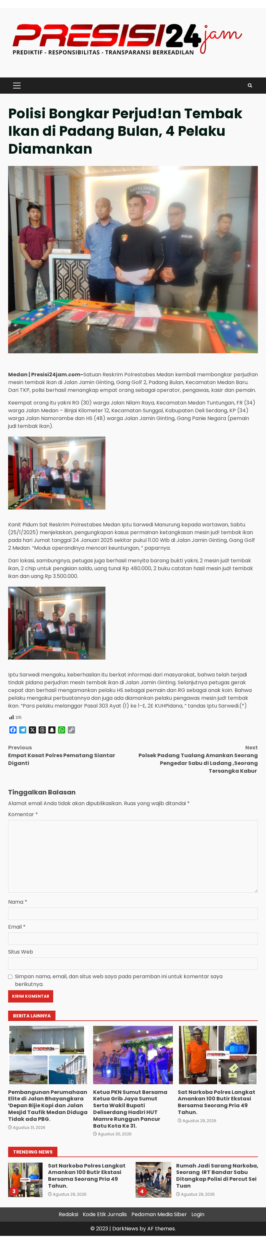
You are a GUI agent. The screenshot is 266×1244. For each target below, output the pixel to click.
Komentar (23, 814)
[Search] (250, 85)
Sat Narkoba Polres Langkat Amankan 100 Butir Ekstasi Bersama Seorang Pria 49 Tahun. (218, 1055)
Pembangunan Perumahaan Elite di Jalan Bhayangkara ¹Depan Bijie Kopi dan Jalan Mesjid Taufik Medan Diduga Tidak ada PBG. (48, 1055)
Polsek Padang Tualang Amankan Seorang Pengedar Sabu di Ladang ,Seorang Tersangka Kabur (198, 759)
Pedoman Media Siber (159, 1214)
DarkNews (125, 1228)
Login (197, 1214)
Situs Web (20, 952)
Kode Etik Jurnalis (105, 1214)
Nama (17, 902)
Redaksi (68, 1214)
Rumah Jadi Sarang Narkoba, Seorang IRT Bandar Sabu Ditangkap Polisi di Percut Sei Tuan (153, 1180)
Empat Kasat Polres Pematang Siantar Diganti (61, 755)
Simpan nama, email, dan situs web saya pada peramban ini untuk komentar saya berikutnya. (119, 980)
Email (17, 927)
